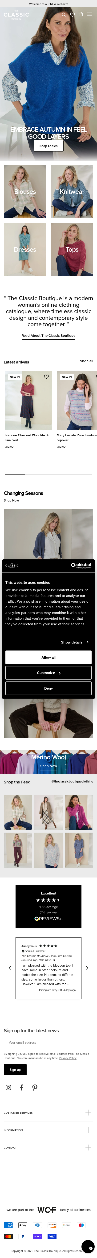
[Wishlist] (72, 15)
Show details (71, 642)
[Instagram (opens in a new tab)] (8, 1087)
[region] (48, 968)
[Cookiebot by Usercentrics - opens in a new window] (71, 566)
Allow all (48, 657)
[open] (88, 1112)
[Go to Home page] (16, 15)
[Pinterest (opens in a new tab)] (35, 1087)
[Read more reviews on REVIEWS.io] (48, 919)
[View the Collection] (25, 191)
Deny (48, 688)
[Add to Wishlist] (46, 376)
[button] (89, 15)
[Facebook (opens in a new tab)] (21, 1087)
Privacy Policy (68, 1058)
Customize (46, 673)
